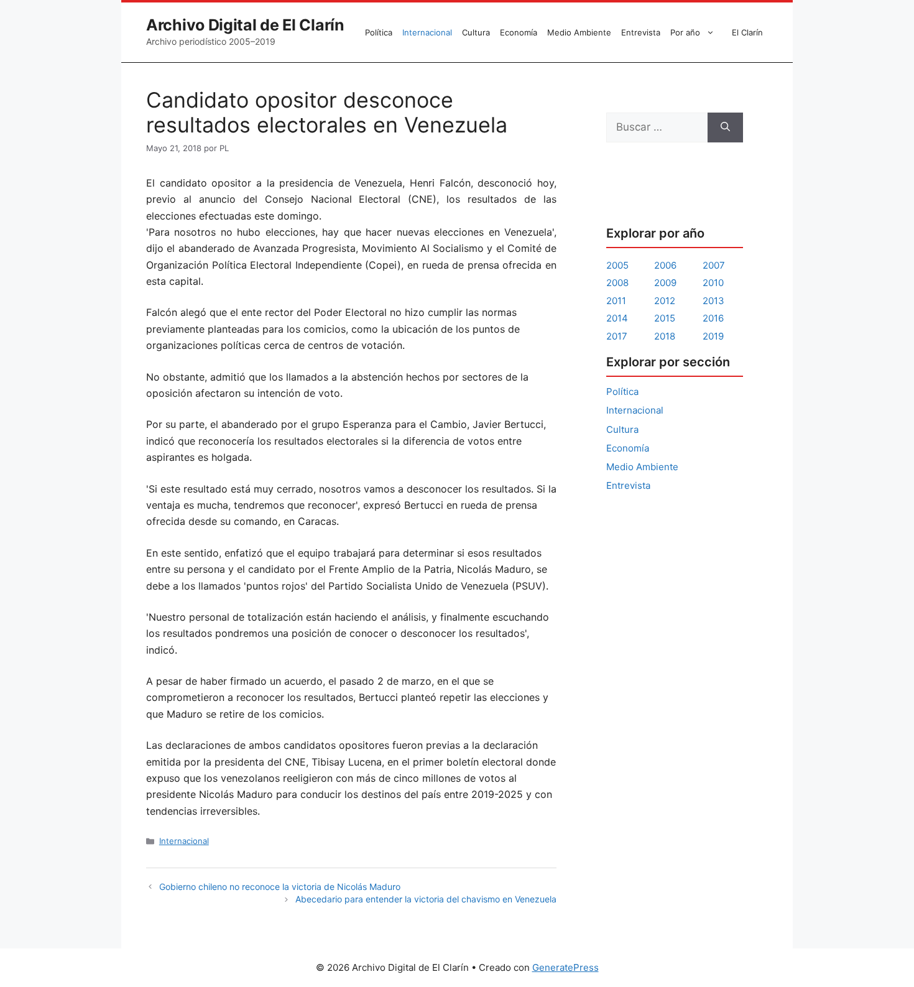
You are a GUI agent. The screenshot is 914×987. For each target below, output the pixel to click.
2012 (664, 301)
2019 (713, 336)
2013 (713, 301)
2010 (713, 283)
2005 (617, 265)
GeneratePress (565, 967)
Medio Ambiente (579, 32)
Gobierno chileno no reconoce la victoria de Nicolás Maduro (279, 886)
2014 (617, 318)
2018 (664, 336)
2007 (714, 265)
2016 (713, 318)
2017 (616, 336)
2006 (665, 265)
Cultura (476, 32)
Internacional (427, 32)
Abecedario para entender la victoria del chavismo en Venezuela (425, 899)
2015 (664, 318)
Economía (518, 32)
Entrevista (640, 32)
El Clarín (747, 32)
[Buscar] (725, 127)
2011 (616, 301)
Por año (685, 32)
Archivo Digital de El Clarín (245, 25)
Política (378, 32)
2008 (617, 283)
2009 (665, 283)
